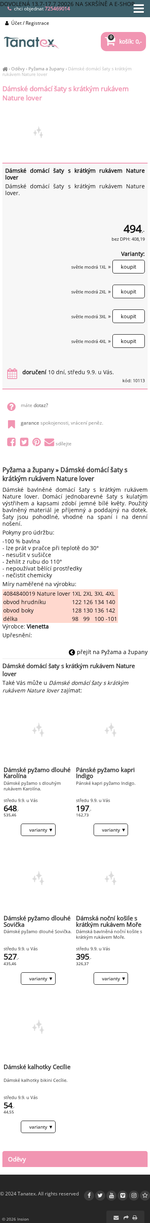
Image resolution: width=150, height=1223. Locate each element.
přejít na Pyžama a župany (111, 652)
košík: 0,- (126, 41)
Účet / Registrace (29, 23)
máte (34, 405)
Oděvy (18, 69)
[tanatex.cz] (5, 69)
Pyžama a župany (46, 69)
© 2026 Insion (15, 1219)
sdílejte (64, 443)
